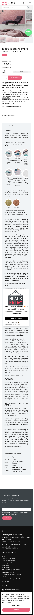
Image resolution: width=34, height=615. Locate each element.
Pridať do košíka (15, 77)
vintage (14, 463)
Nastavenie (16, 605)
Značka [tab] (11, 126)
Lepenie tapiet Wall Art (9, 572)
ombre (21, 461)
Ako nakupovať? (7, 563)
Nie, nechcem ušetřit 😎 (12, 322)
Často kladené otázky (8, 560)
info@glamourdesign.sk (12, 589)
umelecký (15, 461)
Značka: (5, 58)
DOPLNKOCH (6, 98)
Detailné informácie (8, 115)
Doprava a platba (7, 567)
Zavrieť (16, 121)
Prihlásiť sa (7, 518)
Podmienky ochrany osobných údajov (13, 579)
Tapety (14, 457)
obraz (13, 467)
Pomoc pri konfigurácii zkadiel (11, 569)
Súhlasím (16, 609)
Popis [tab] (6, 126)
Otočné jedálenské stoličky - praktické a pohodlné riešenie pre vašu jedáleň (16, 537)
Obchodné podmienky (9, 558)
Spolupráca (5, 581)
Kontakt (4, 576)
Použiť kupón (16, 318)
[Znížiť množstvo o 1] (7, 79)
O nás (3, 556)
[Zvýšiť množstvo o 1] (7, 77)
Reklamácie (5, 565)
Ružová (14, 465)
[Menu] (29, 2)
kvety (18, 467)
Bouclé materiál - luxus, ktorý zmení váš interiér (14, 546)
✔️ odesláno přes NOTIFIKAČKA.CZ (12, 324)
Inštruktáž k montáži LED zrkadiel (12, 574)
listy (22, 467)
